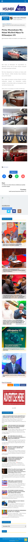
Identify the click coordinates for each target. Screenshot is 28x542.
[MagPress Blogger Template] (14, 7)
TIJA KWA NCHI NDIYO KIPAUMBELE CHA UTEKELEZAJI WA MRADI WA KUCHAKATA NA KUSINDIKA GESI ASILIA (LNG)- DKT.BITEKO (13, 296)
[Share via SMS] (23, 176)
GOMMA (17, 540)
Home (4, 23)
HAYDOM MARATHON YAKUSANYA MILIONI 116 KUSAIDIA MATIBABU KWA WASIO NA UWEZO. (16, 426)
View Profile (8, 208)
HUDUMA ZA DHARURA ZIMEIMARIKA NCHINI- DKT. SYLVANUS (17, 511)
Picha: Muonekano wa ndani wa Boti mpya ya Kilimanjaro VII (12, 32)
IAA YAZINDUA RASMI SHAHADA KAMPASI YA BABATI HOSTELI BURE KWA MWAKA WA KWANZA (16, 491)
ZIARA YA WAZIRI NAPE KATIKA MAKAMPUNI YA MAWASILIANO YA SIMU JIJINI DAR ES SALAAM (14, 416)
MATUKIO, (24, 38)
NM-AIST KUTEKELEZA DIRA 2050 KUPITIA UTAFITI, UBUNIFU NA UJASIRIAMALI (16, 448)
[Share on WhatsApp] (17, 176)
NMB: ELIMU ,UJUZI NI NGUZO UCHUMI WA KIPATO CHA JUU (15, 481)
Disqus (16, 385)
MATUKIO (8, 23)
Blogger (10, 385)
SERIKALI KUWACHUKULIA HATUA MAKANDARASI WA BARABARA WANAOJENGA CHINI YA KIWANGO (14, 270)
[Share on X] (10, 176)
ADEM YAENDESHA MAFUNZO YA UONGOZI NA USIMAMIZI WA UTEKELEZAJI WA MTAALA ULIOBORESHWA (16, 459)
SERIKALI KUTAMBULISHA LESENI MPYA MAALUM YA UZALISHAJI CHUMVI (12, 245)
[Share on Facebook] (4, 176)
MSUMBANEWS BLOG (7, 538)
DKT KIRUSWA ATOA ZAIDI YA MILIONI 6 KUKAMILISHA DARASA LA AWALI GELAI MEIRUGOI (16, 437)
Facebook (23, 385)
